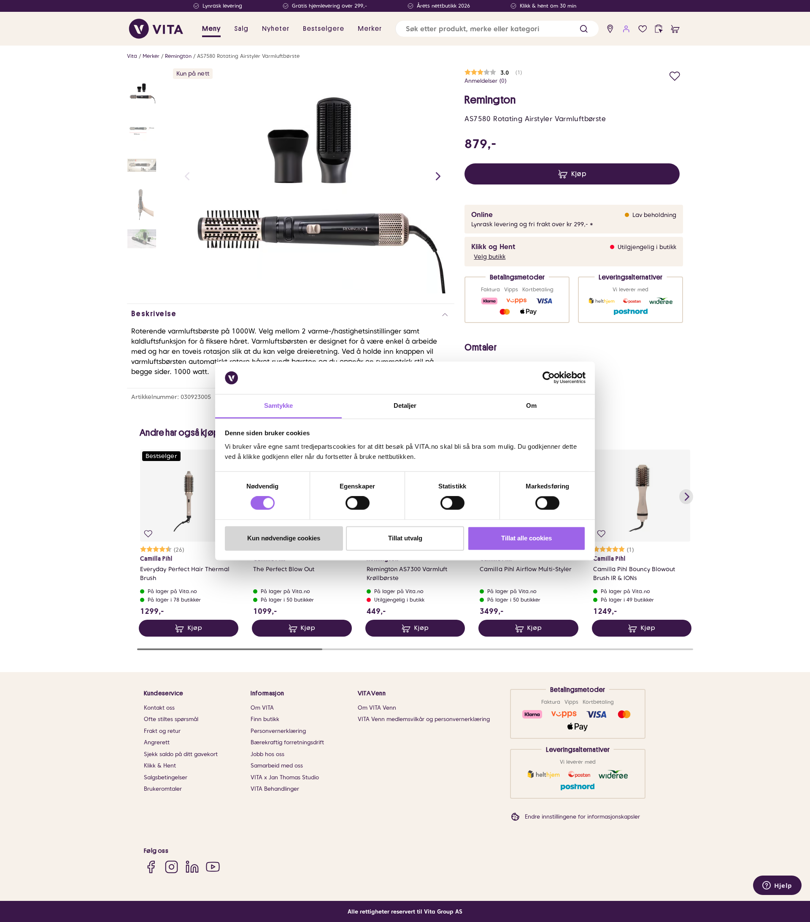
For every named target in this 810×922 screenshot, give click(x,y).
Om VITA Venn (377, 708)
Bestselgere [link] (323, 28)
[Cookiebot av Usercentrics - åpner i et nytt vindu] (549, 378)
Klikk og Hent (493, 247)
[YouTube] (213, 867)
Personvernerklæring (278, 731)
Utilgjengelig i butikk (647, 247)
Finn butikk (265, 719)
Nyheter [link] (275, 28)
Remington (178, 56)
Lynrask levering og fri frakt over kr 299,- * (532, 224)
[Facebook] (151, 867)
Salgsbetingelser (165, 777)
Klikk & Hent (160, 765)
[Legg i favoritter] (675, 75)
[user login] (626, 29)
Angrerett (157, 742)
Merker (151, 56)
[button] (583, 29)
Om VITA (262, 708)
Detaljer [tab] (405, 405)
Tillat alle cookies (526, 538)
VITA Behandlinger (275, 789)
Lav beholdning (654, 215)
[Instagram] (171, 867)
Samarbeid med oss (277, 765)
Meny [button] (211, 28)
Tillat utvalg (405, 538)
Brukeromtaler (163, 789)
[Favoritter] (642, 29)
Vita (132, 56)
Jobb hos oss (267, 754)
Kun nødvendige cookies (283, 538)
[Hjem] (156, 28)
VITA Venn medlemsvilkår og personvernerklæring (424, 719)
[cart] (675, 29)
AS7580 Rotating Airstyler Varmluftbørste (248, 56)
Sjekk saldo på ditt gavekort (181, 754)
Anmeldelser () (485, 81)
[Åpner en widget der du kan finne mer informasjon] (777, 886)
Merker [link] (370, 28)
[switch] (358, 503)
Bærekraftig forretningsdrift (287, 742)
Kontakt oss (159, 708)
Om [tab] (531, 405)
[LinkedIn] (192, 867)
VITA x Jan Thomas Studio (285, 777)
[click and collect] (659, 29)
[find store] (610, 29)
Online (482, 215)
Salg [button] (241, 28)
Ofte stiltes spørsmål (171, 719)
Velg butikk (489, 256)
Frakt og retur (162, 731)
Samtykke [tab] (278, 405)
